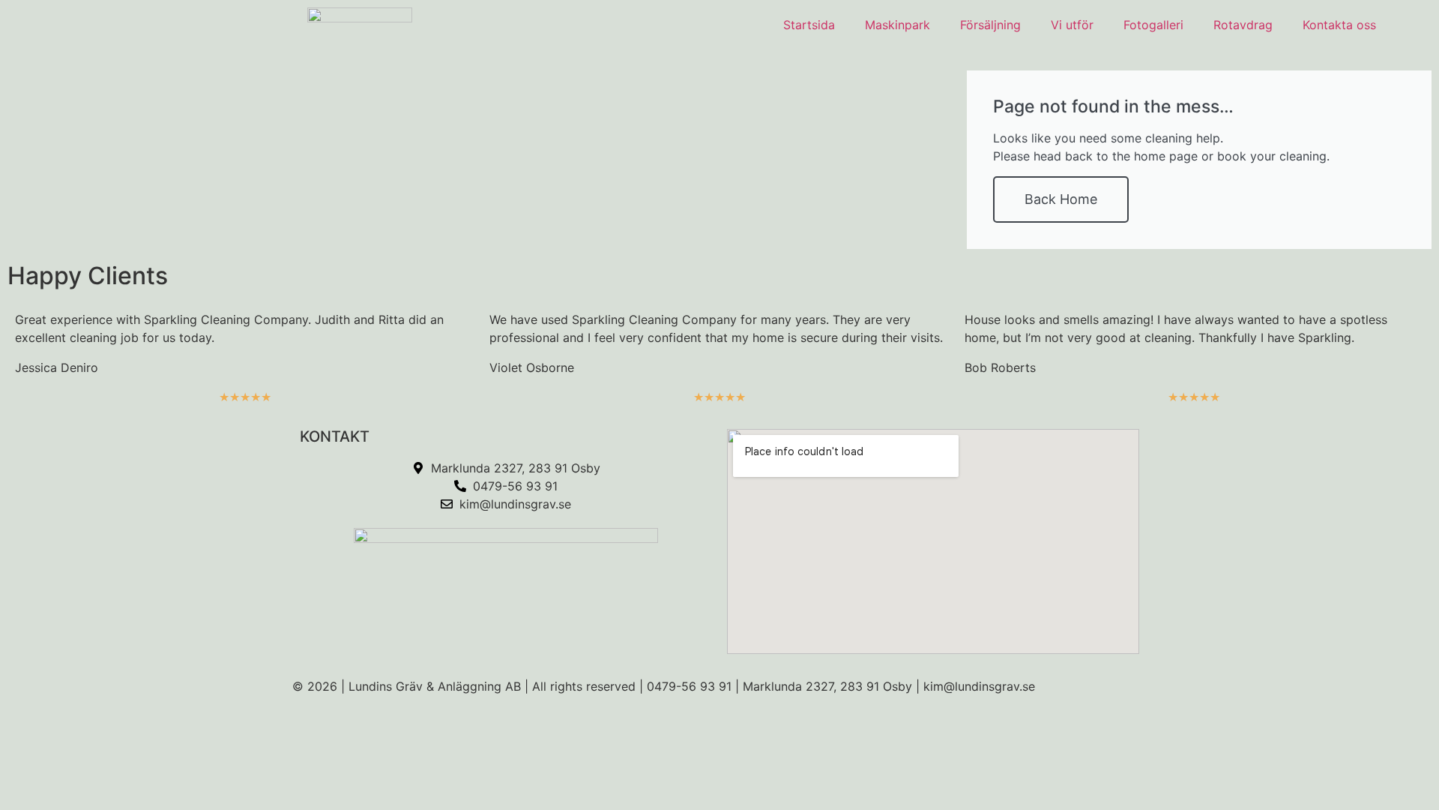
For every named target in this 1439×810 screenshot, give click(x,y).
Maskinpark (897, 24)
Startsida (809, 24)
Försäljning (990, 24)
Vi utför (1072, 24)
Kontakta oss (1339, 24)
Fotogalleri (1153, 24)
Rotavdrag (1243, 24)
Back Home (1061, 199)
